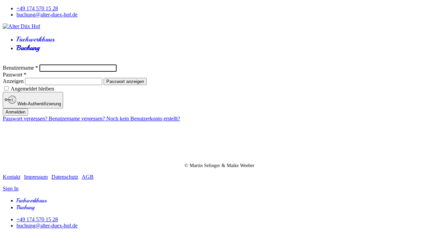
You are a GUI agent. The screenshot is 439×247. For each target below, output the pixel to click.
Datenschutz (64, 177)
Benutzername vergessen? (77, 118)
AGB (88, 177)
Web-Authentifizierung (38, 103)
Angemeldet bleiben (32, 89)
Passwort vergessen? (26, 118)
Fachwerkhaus (35, 39)
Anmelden (15, 112)
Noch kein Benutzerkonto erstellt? (143, 118)
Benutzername (20, 68)
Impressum (36, 177)
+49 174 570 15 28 (37, 8)
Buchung (27, 48)
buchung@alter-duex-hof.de (47, 14)
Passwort (14, 75)
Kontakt (11, 177)
